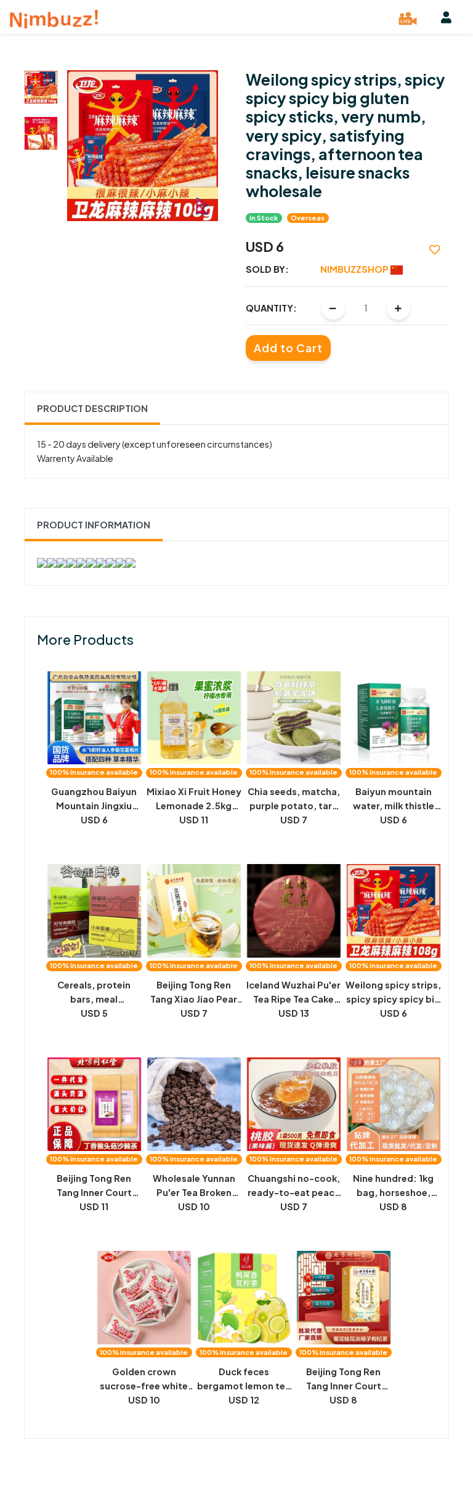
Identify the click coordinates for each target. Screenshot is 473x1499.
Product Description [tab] (92, 408)
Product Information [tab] (93, 524)
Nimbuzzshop (355, 269)
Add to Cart (288, 348)
